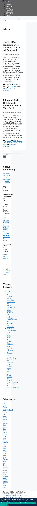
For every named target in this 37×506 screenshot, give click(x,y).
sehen (4, 463)
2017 (4, 403)
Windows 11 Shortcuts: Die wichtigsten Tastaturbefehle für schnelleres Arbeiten (11, 357)
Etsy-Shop (9, 6)
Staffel (5, 470)
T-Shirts (8, 8)
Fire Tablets (9, 13)
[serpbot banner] (8, 272)
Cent (4, 421)
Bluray (5, 417)
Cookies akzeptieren (6, 503)
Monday (5, 451)
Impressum (15, 495)
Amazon (19, 141)
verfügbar (5, 479)
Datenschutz (7, 495)
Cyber (4, 425)
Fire (4, 436)
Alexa (5, 407)
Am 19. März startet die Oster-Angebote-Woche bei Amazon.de (11, 46)
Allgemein (8, 84)
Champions (5, 423)
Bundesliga (5, 419)
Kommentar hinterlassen (9, 89)
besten (4, 416)
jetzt (4, 444)
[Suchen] (4, 156)
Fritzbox (8, 15)
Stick (4, 474)
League (4, 448)
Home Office (10, 10)
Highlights (10, 142)
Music (4, 453)
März (4, 86)
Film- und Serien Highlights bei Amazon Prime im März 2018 (12, 104)
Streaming (5, 476)
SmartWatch (5, 467)
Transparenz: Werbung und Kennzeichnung (15, 496)
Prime (20, 142)
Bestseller (9, 4)
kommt (4, 446)
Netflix (4, 455)
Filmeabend (5, 434)
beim (4, 414)
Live (4, 450)
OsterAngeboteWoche (14, 86)
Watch (4, 483)
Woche (4, 485)
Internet (5, 443)
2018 (14, 141)
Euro (4, 429)
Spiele (4, 468)
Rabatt (5, 461)
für (4, 438)
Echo (5, 427)
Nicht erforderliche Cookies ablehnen (24, 503)
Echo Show (9, 12)
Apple (5, 412)
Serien (5, 144)
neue (4, 457)
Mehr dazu (4, 505)
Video (5, 482)
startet (5, 88)
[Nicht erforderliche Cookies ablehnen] (8, 505)
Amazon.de (16, 84)
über (4, 487)
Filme (5, 432)
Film (4, 142)
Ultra (4, 478)
